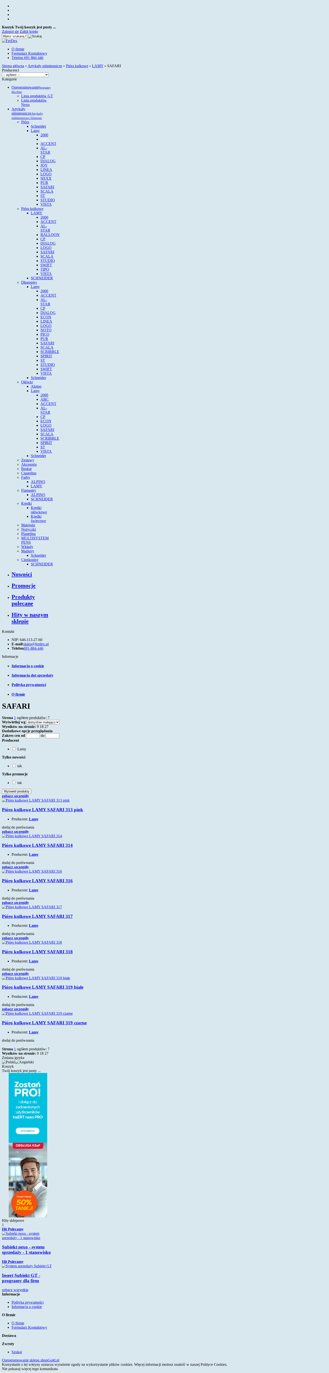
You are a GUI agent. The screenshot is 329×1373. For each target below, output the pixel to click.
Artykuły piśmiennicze (27, 113)
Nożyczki (28, 529)
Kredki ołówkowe (39, 510)
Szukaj (17, 1352)
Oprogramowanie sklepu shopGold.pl (30, 1360)
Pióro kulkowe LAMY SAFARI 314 (37, 845)
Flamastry (28, 490)
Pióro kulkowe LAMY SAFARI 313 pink (42, 809)
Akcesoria (29, 464)
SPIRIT (46, 356)
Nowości (22, 574)
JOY (44, 165)
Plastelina (28, 534)
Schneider (38, 126)
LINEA (46, 170)
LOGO (46, 174)
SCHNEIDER (42, 278)
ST (42, 196)
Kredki (26, 503)
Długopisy (29, 282)
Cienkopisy (30, 560)
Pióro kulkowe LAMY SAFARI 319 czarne (44, 1022)
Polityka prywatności (29, 685)
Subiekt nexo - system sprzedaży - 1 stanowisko (26, 1249)
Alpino (36, 386)
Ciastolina (28, 473)
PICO (44, 334)
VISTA (46, 204)
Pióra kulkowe (32, 209)
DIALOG (48, 161)
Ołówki (27, 382)
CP (42, 157)
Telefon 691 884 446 (27, 58)
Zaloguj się (10, 31)
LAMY (36, 213)
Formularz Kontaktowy (29, 53)
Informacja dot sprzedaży (32, 675)
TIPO (44, 269)
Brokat (26, 469)
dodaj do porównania (18, 827)
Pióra (25, 122)
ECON (45, 317)
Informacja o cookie (28, 666)
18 (42, 727)
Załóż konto (29, 31)
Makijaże (28, 525)
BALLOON (49, 235)
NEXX (46, 178)
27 (46, 727)
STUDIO (47, 200)
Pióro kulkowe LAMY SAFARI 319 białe (42, 987)
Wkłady (27, 547)
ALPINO (38, 482)
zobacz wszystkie (15, 1290)
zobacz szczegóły (15, 796)
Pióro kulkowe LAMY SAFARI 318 (37, 951)
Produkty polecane (23, 600)
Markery (27, 551)
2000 (44, 135)
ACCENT (48, 144)
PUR (44, 183)
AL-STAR (45, 150)
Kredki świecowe (38, 518)
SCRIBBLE (49, 352)
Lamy (35, 131)
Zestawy (27, 460)
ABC (44, 139)
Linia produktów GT (37, 96)
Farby (25, 477)
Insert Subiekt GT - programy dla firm (21, 1278)
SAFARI (47, 187)
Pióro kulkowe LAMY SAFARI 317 (37, 916)
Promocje (24, 585)
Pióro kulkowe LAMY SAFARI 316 (37, 880)
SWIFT (46, 265)
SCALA (46, 191)
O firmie (18, 49)
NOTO (46, 330)
